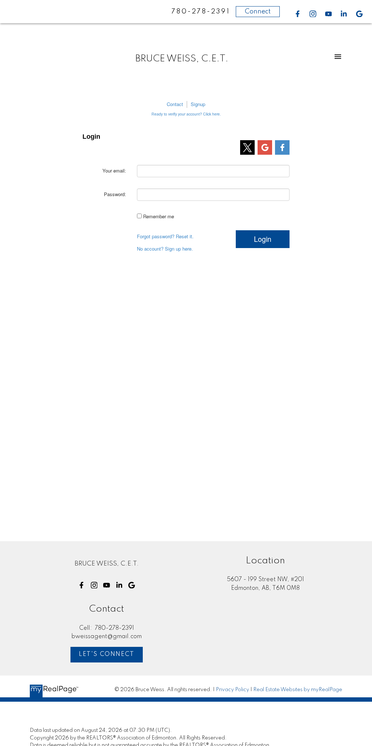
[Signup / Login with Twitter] (247, 147)
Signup (198, 104)
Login (262, 239)
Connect (258, 11)
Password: (115, 194)
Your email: (114, 170)
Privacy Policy (232, 689)
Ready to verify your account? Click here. (186, 114)
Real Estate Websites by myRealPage (297, 689)
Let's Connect (106, 654)
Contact (175, 104)
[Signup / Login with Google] (265, 147)
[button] (297, 14)
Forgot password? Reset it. (165, 236)
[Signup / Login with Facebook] (282, 147)
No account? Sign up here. (165, 249)
